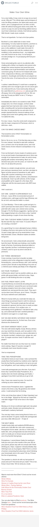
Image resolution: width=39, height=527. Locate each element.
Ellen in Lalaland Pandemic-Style (12, 496)
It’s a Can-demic (6, 494)
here (9, 502)
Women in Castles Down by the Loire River (15, 483)
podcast (23, 500)
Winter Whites (6, 479)
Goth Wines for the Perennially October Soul (16, 487)
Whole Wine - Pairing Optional (11, 485)
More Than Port (6, 492)
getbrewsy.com (20, 91)
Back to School (6, 489)
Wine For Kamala (7, 481)
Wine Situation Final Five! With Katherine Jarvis (17, 511)
